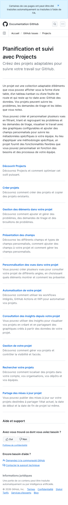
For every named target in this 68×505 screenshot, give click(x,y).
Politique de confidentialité (15, 445)
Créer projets (11, 187)
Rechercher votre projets (18, 367)
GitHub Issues (30, 33)
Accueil (15, 33)
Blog (36, 492)
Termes (31, 489)
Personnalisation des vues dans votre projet (30, 264)
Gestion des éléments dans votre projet (27, 209)
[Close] (58, 5)
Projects (46, 33)
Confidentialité (45, 489)
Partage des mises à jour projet (22, 393)
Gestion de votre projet (17, 345)
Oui (11, 439)
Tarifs (6, 492)
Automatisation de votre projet (22, 290)
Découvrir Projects (14, 166)
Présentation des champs (19, 235)
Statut (59, 489)
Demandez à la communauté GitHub (25, 460)
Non (25, 439)
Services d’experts (21, 492)
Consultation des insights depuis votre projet (31, 316)
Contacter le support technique (23, 465)
